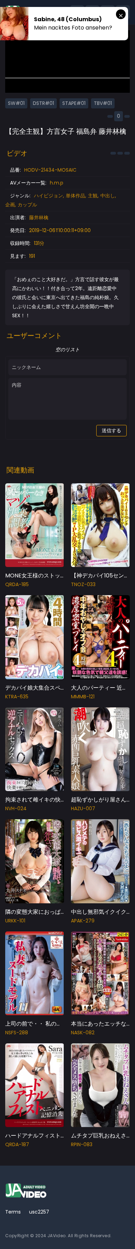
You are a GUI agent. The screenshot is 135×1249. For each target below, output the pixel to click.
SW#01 (16, 103)
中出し (107, 195)
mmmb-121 (82, 696)
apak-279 (82, 920)
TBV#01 (103, 103)
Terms (13, 1211)
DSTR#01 (43, 103)
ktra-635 (16, 696)
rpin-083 (81, 1144)
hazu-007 (83, 808)
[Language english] (123, 1232)
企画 (10, 204)
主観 (93, 195)
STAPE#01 (74, 103)
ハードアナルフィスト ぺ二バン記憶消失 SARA (63, 1136)
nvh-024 (16, 808)
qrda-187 (17, 1144)
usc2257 (39, 1211)
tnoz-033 (83, 584)
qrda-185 (17, 584)
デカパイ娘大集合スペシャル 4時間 (49, 688)
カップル (27, 204)
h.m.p (56, 182)
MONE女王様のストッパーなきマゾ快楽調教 (60, 576)
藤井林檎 (38, 217)
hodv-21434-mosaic (50, 169)
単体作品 (75, 195)
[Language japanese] (112, 1232)
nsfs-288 (16, 1032)
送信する (111, 430)
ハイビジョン (48, 195)
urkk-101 (15, 920)
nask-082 (82, 1032)
